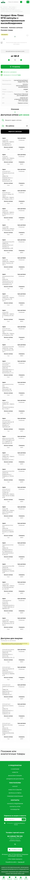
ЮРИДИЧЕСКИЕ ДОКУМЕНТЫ (15, 779)
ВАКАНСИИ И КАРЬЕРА (15, 775)
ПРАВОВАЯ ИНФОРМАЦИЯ (15, 796)
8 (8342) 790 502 (15, 836)
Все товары (12, 7)
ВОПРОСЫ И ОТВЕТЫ (15, 793)
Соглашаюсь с (16, 824)
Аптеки (20, 878)
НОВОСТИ (15, 772)
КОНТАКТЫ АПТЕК (15, 806)
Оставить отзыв (16, 849)
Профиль (26, 878)
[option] (15, 37)
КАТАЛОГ (15, 786)
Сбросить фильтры (15, 131)
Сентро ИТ (21, 862)
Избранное (9, 878)
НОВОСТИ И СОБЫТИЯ (15, 789)
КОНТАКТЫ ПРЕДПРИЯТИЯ (15, 803)
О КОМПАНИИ (15, 769)
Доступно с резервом (10, 72)
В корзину (16, 67)
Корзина (16, 878)
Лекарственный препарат (8, 8)
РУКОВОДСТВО (15, 809)
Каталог (4, 878)
